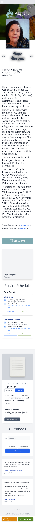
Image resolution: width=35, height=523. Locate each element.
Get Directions (10, 311)
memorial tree (24, 225)
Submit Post (17, 451)
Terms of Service (22, 515)
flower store (23, 228)
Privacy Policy (12, 515)
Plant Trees (24, 311)
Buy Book (19, 390)
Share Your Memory (12, 419)
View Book (9, 390)
